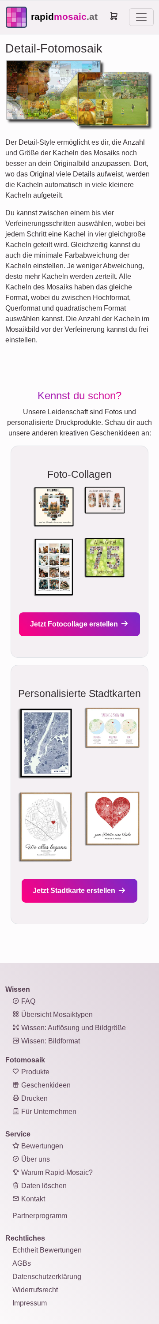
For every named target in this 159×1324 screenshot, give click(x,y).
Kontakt (32, 1199)
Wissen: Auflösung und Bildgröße (72, 1027)
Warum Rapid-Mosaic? (56, 1172)
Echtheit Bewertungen (47, 1250)
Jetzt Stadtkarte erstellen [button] (75, 890)
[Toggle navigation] (141, 17)
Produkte (34, 1072)
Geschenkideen (45, 1085)
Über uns (34, 1159)
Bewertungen (41, 1146)
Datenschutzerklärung (46, 1276)
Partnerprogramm (39, 1215)
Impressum (29, 1303)
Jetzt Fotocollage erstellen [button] (75, 624)
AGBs (21, 1263)
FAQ (27, 1001)
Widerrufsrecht (35, 1290)
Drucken (33, 1098)
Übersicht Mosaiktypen (56, 1014)
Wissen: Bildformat (49, 1041)
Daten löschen (43, 1185)
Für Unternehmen (47, 1111)
